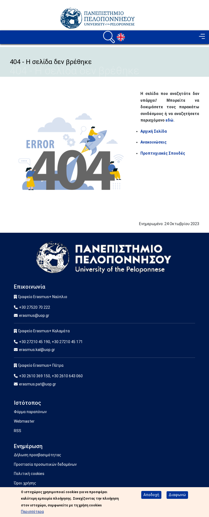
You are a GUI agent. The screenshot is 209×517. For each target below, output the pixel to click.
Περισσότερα (32, 511)
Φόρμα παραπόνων (30, 412)
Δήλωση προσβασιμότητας (37, 455)
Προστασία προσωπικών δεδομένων (45, 464)
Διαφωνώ (177, 495)
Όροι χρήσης (25, 483)
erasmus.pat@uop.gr (37, 384)
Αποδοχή (151, 495)
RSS (17, 431)
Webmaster (24, 421)
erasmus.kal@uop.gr (37, 349)
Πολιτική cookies (29, 473)
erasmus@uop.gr (34, 315)
